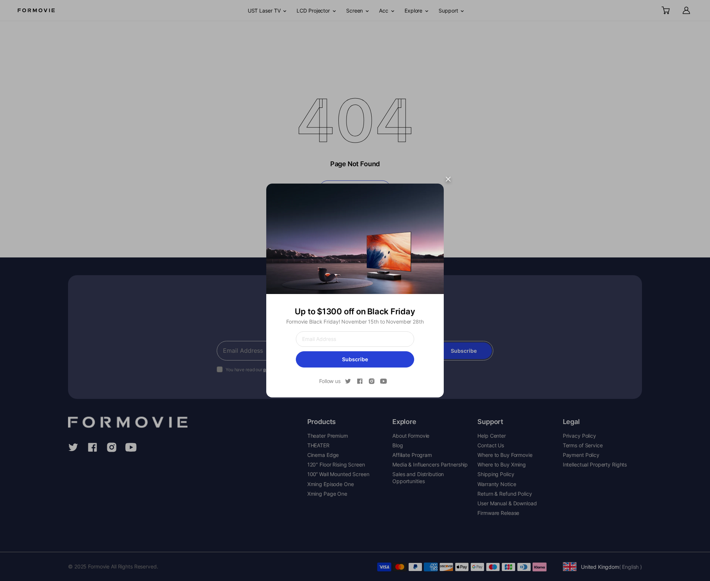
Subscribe (355, 359)
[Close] (448, 179)
